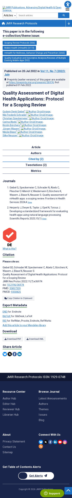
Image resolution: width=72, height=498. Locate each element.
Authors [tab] (36, 153)
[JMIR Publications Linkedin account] (55, 442)
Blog (41, 420)
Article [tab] (36, 147)
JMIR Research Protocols (21, 23)
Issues (43, 414)
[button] (68, 4)
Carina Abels (10, 121)
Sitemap (8, 452)
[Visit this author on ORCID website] (38, 111)
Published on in (35, 72)
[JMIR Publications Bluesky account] (41, 442)
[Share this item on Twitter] (10, 354)
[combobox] (37, 15)
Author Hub (9, 398)
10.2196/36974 (15, 284)
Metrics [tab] (36, 171)
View (30, 202)
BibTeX (7, 316)
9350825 (16, 291)
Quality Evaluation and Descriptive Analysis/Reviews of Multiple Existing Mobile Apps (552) (35, 59)
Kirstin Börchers (12, 125)
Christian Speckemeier (16, 118)
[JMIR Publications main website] (32, 9)
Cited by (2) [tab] (36, 159)
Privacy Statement (14, 441)
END (5, 311)
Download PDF (14, 339)
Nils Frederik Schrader (15, 115)
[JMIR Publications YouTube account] (60, 442)
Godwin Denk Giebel (14, 111)
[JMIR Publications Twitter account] (46, 442)
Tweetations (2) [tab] (36, 165)
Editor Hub (9, 404)
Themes (44, 409)
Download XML (36, 339)
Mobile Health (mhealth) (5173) (19, 48)
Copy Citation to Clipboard (19, 298)
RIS (5, 320)
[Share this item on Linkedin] (19, 354)
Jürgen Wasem (12, 128)
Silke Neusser (11, 135)
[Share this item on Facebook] (14, 354)
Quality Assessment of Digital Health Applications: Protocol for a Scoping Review (33, 98)
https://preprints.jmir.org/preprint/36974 (31, 82)
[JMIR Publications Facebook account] (50, 442)
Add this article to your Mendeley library (24, 325)
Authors (43, 404)
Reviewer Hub (11, 409)
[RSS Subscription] (41, 446)
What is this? (9, 248)
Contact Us (9, 447)
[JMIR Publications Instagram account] (65, 442)
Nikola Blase (10, 132)
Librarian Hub (11, 414)
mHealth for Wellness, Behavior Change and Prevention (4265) (34, 53)
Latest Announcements (53, 398)
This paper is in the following (23, 33)
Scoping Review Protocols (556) (19, 43)
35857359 (15, 288)
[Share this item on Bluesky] (5, 354)
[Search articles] (63, 15)
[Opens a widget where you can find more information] (52, 493)
